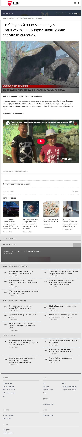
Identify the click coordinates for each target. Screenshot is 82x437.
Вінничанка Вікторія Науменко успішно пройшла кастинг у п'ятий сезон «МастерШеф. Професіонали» (62, 282)
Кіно (44, 383)
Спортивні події (48, 390)
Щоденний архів (48, 415)
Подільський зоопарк (16, 184)
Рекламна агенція (48, 404)
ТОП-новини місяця (9, 393)
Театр (63, 383)
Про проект (6, 430)
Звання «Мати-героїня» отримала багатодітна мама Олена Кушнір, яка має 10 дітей (23, 282)
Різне (44, 393)
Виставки (46, 386)
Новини (11, 18)
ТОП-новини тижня (9, 390)
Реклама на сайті (8, 433)
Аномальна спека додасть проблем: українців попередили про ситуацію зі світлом (22, 326)
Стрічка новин (7, 383)
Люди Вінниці (7, 418)
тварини (27, 184)
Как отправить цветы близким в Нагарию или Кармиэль (51, 222)
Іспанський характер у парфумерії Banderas (22, 251)
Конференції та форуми (69, 390)
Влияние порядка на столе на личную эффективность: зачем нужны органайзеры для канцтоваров (22, 360)
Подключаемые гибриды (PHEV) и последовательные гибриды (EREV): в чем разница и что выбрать (11, 224)
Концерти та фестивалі (69, 386)
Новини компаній (8, 386)
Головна (5, 18)
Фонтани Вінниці (8, 415)
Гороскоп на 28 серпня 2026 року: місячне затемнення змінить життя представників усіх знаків (31, 224)
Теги (4, 396)
